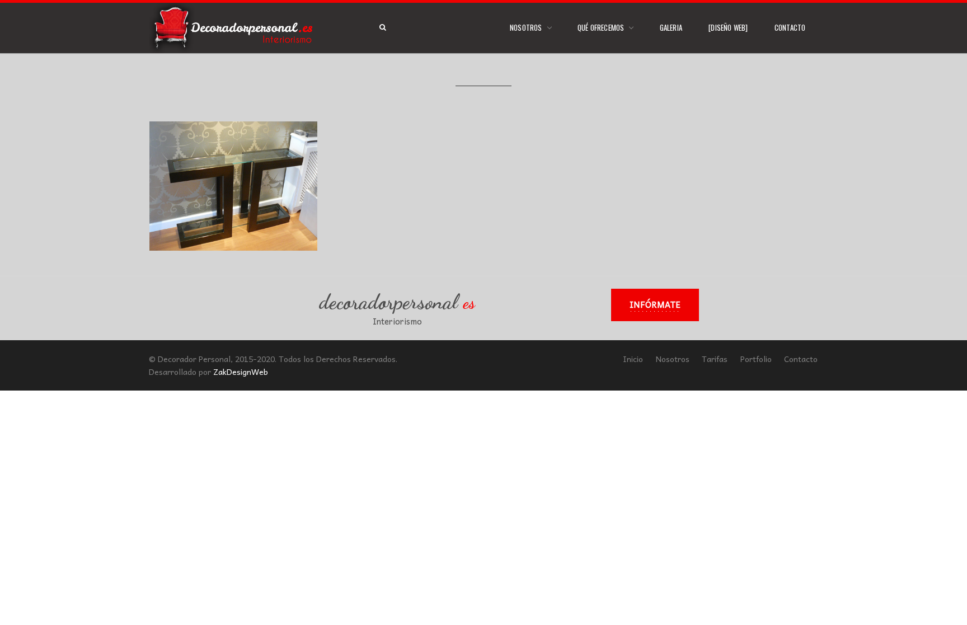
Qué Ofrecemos (601, 27)
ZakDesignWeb (240, 371)
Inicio (633, 359)
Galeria (671, 27)
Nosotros (526, 27)
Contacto (790, 27)
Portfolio (756, 359)
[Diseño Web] (728, 27)
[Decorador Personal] (233, 28)
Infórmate (655, 304)
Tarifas (714, 359)
